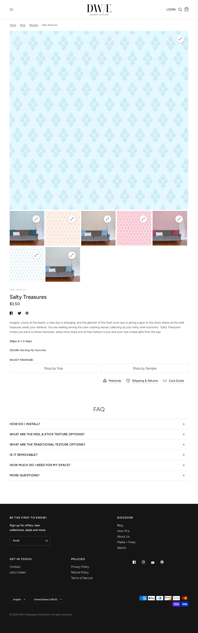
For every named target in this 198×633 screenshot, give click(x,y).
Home (13, 25)
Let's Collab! (18, 572)
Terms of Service (82, 578)
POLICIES (78, 559)
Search (121, 548)
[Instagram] (146, 562)
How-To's (123, 531)
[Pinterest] (164, 562)
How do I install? (25, 424)
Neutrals (33, 25)
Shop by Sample (144, 368)
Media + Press (126, 542)
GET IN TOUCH (21, 559)
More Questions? (25, 475)
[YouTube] (155, 562)
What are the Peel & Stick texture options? (47, 434)
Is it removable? (24, 455)
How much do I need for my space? (40, 465)
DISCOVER (125, 517)
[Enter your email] (46, 540)
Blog (120, 525)
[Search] (180, 9)
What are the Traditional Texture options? (47, 444)
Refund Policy (80, 572)
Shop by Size (53, 368)
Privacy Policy (80, 567)
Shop (22, 25)
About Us (123, 536)
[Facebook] (137, 562)
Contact (15, 567)
